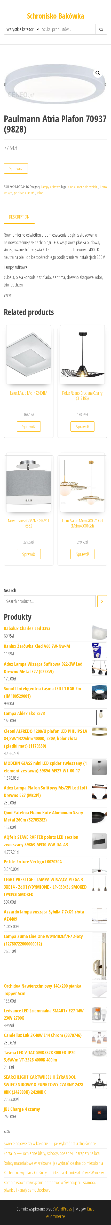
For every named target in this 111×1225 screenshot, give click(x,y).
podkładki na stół (24, 192)
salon (40, 192)
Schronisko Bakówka (55, 16)
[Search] (102, 601)
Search (10, 590)
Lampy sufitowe (50, 186)
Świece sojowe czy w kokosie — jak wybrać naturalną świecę (50, 1143)
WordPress (63, 1209)
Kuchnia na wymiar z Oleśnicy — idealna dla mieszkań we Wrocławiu (55, 1172)
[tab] (23, 217)
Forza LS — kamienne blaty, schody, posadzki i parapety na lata (52, 1153)
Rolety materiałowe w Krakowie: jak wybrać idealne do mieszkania (53, 1163)
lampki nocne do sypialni (82, 186)
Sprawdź (15, 168)
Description (19, 217)
